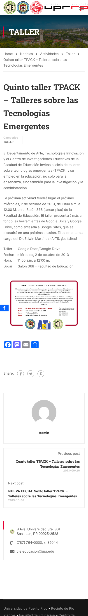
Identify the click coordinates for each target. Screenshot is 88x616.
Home (8, 54)
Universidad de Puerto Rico (25, 608)
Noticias (26, 54)
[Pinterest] (40, 373)
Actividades (49, 54)
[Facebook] (20, 373)
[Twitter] (30, 373)
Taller (70, 54)
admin (44, 433)
